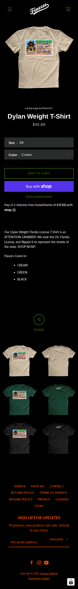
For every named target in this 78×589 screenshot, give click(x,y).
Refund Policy (21, 499)
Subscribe (56, 539)
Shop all (38, 486)
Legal (39, 506)
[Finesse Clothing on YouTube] (46, 562)
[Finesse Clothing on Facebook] (31, 562)
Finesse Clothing (49, 573)
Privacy (44, 499)
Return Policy (22, 492)
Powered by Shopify (39, 578)
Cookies (62, 499)
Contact (57, 486)
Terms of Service (53, 492)
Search (20, 486)
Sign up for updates (39, 517)
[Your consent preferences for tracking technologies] (71, 582)
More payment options (39, 196)
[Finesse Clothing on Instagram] (39, 562)
